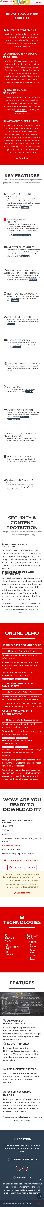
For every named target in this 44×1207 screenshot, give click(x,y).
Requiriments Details (12, 845)
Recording (27, 235)
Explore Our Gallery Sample (23, 692)
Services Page (23, 892)
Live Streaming (18, 235)
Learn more (25, 207)
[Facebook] (18, 1168)
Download (23, 158)
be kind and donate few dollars (21, 860)
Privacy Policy (36, 1203)
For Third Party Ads (13, 419)
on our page (20, 109)
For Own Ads (25, 417)
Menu (39, 3)
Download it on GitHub (23, 867)
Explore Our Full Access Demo (23, 719)
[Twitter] (25, 1168)
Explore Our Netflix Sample (23, 651)
